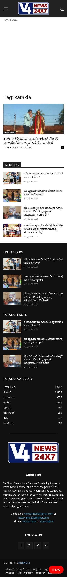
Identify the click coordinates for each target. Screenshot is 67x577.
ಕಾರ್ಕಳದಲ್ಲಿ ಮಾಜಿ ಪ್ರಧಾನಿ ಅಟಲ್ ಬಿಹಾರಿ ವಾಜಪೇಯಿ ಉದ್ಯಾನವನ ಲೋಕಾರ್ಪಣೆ (30, 140)
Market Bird (24, 562)
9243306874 (46, 521)
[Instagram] (29, 545)
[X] (37, 545)
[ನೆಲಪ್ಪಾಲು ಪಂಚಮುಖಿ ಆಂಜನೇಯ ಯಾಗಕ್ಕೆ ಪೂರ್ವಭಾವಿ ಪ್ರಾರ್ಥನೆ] (12, 195)
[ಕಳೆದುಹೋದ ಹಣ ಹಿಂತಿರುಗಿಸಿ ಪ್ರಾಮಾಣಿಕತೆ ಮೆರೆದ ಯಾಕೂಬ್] (12, 178)
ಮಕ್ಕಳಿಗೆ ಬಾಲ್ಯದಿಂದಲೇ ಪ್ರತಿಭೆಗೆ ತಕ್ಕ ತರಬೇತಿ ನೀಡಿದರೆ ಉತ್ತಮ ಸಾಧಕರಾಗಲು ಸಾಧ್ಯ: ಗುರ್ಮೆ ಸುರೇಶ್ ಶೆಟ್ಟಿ (43, 229)
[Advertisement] (33, 58)
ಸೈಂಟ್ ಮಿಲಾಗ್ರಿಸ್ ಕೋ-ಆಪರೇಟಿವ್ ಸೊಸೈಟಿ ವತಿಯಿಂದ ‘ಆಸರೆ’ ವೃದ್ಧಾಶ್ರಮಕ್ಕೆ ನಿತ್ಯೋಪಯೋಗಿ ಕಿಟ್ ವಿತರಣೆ (43, 211)
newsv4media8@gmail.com (33, 517)
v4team (7, 147)
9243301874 (29, 521)
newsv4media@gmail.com (38, 513)
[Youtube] (46, 545)
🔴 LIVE (56, 569)
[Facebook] (21, 545)
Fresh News (9, 132)
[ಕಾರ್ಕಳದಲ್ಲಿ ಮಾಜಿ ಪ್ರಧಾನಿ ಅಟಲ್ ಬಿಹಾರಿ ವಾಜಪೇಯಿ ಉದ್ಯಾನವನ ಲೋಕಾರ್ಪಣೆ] (33, 119)
